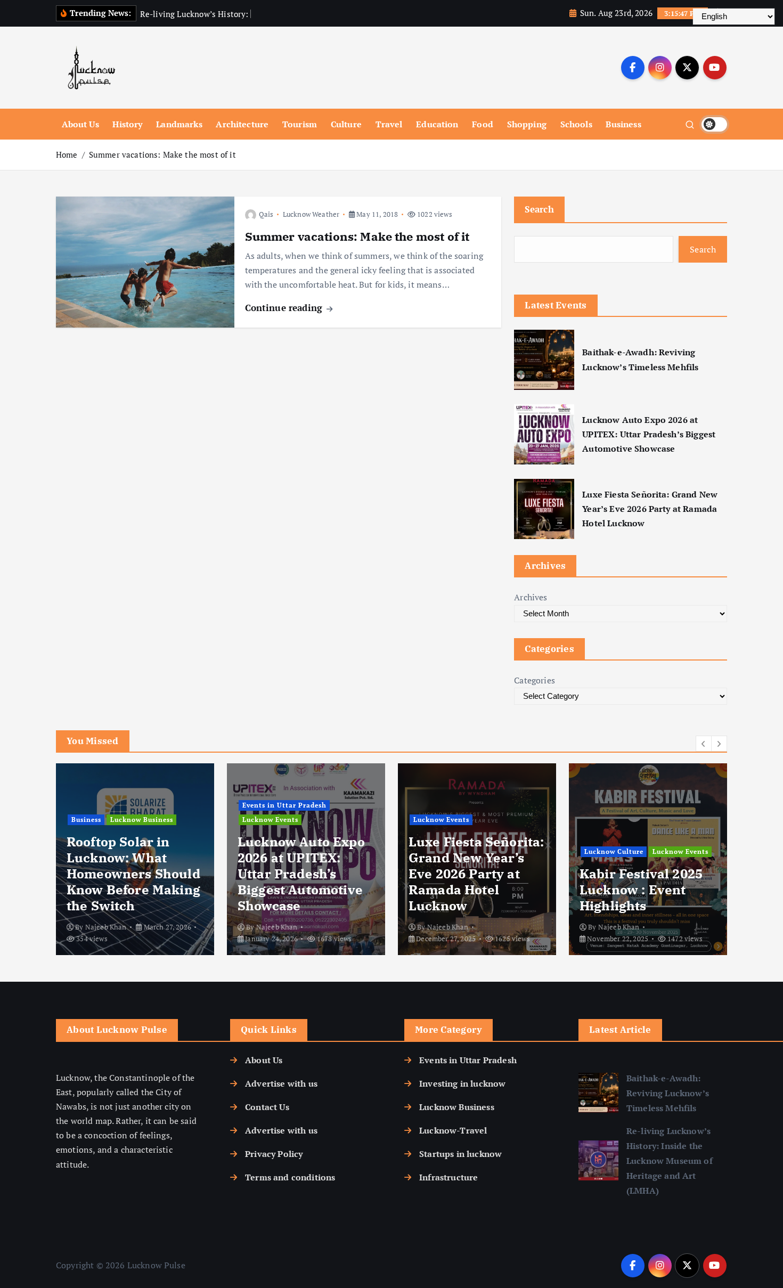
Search (539, 209)
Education (437, 124)
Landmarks (179, 124)
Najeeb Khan (106, 927)
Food (482, 124)
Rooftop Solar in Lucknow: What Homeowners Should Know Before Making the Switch (133, 873)
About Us (80, 124)
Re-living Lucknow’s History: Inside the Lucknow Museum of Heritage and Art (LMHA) (669, 1160)
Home (67, 154)
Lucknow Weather (311, 214)
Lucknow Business (141, 820)
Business (623, 124)
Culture (346, 124)
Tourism (299, 124)
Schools (576, 124)
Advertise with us (281, 1083)
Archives (530, 597)
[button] (704, 744)
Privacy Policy (274, 1154)
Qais (266, 214)
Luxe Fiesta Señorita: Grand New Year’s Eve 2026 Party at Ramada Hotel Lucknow (649, 508)
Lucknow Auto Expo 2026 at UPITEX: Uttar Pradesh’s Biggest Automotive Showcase (648, 434)
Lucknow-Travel (453, 1130)
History (127, 124)
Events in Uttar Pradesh (284, 805)
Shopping (527, 124)
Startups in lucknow (460, 1154)
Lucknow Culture (613, 851)
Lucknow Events (270, 820)
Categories (534, 680)
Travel (389, 124)
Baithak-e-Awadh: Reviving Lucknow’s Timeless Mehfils (640, 359)
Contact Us (267, 1107)
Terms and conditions (290, 1177)
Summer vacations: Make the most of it (162, 154)
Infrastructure (448, 1177)
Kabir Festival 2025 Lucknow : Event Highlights (641, 889)
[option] (135, 859)
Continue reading (285, 307)
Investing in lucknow (462, 1083)
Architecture (242, 124)
